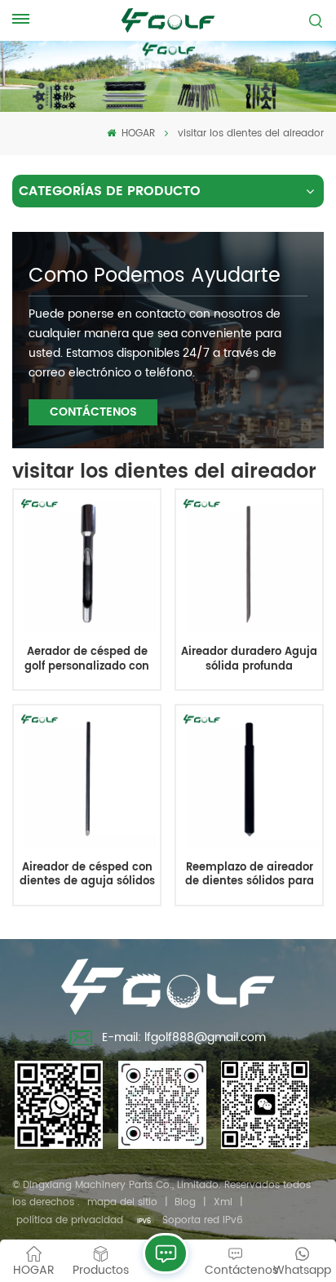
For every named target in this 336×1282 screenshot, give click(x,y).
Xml (223, 1202)
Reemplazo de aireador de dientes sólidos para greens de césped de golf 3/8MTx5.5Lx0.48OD (249, 875)
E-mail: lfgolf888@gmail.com (184, 1037)
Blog (185, 1202)
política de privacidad (69, 1220)
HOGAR (136, 133)
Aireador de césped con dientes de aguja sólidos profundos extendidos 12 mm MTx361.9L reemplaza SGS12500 (87, 875)
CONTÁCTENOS (93, 412)
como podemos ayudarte (155, 276)
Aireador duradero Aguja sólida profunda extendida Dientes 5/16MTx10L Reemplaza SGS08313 (249, 659)
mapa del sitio (122, 1202)
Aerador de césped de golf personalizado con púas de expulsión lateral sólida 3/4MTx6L (87, 659)
